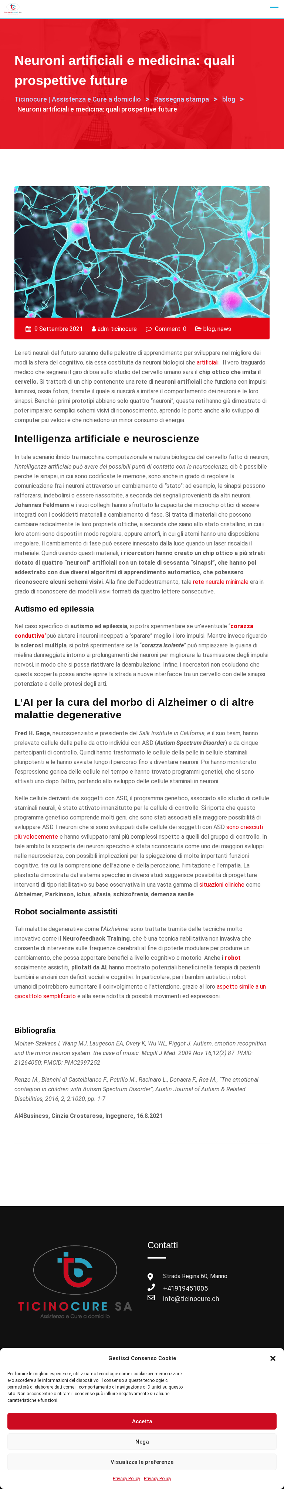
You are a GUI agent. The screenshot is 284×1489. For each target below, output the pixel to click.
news (224, 328)
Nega (142, 1441)
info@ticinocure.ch (170, 1299)
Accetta (142, 1421)
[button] (273, 1358)
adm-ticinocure (117, 328)
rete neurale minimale (220, 581)
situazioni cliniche (221, 884)
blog (209, 328)
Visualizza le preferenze (142, 1462)
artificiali (208, 362)
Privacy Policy (126, 1478)
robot (233, 957)
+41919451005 (170, 1288)
